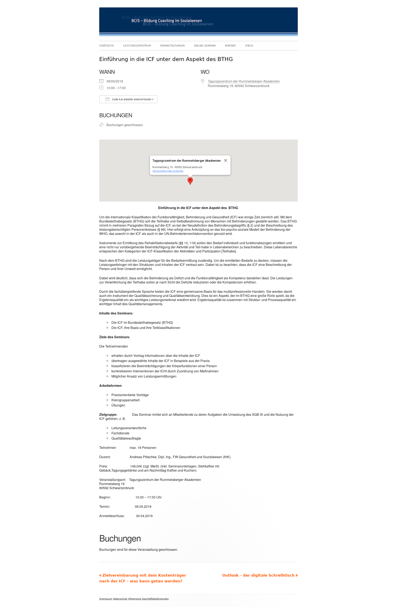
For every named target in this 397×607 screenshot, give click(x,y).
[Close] (226, 160)
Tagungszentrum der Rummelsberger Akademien (244, 81)
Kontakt (230, 45)
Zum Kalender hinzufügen (131, 99)
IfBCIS (249, 45)
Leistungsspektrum (137, 45)
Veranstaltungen (172, 45)
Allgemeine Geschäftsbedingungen (148, 598)
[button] (190, 181)
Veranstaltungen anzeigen (167, 170)
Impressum (105, 598)
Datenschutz (120, 598)
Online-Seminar (205, 45)
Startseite (106, 45)
